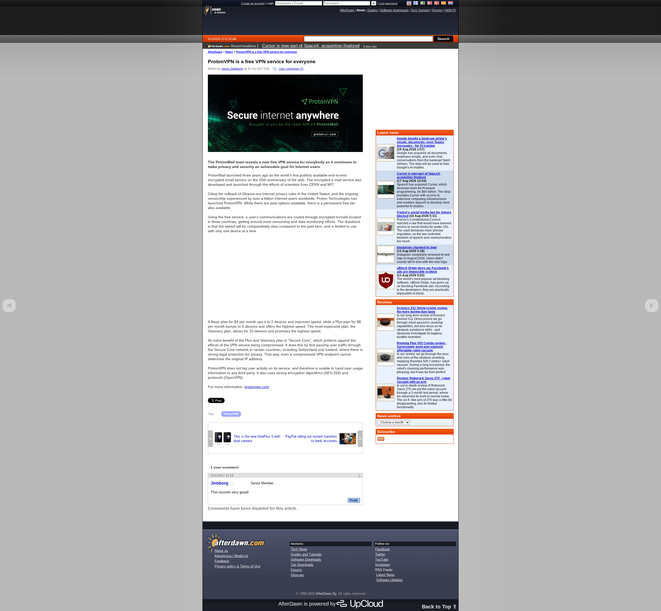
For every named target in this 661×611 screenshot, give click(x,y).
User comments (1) (291, 68)
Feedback (222, 561)
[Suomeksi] (415, 3)
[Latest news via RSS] (380, 439)
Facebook (382, 549)
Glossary (297, 575)
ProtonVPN (231, 413)
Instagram (382, 565)
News (229, 51)
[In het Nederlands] (450, 3)
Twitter (380, 554)
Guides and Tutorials (306, 554)
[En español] (443, 3)
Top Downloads (302, 565)
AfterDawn (215, 51)
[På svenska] (422, 3)
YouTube (381, 559)
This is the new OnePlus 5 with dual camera (247, 439)
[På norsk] (429, 3)
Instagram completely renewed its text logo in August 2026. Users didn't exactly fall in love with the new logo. (423, 258)
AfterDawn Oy (326, 594)
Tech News (299, 549)
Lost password (388, 3)
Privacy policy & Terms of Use (237, 566)
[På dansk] (436, 3)
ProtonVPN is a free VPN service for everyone (266, 51)
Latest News (385, 575)
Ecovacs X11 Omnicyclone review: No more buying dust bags (422, 309)
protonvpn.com (257, 387)
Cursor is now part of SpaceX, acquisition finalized (418, 175)
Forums (296, 570)
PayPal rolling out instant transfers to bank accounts (320, 439)
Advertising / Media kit (231, 556)
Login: (271, 3)
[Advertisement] (285, 274)
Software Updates (389, 580)
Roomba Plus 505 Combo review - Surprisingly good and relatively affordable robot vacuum (421, 346)
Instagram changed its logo (417, 247)
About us (221, 551)
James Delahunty (232, 68)
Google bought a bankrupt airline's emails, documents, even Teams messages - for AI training (422, 142)
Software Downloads (306, 559)
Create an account (252, 3)
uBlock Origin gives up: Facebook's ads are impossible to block (423, 270)
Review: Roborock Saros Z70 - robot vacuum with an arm (423, 380)
